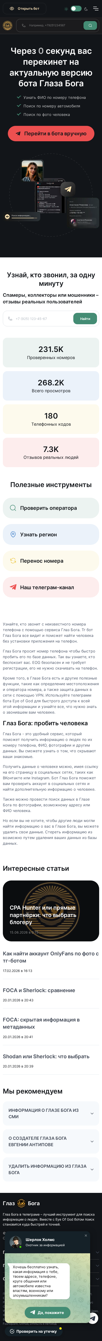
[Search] (90, 25)
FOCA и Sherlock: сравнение (39, 990)
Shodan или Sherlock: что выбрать (46, 1056)
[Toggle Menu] (95, 8)
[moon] (86, 8)
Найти (85, 319)
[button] (85, 1235)
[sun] (66, 8)
